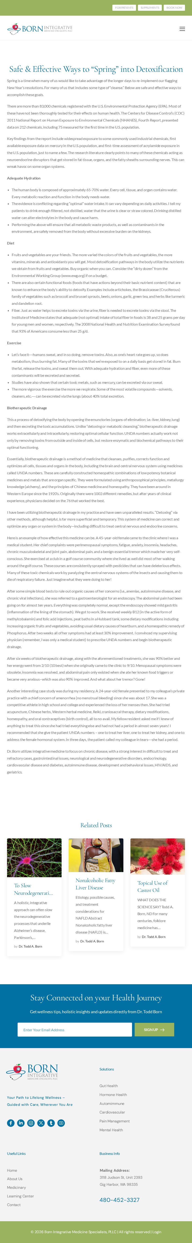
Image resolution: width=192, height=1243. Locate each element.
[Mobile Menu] (182, 29)
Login (156, 1231)
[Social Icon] (11, 1123)
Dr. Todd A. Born (30, 946)
